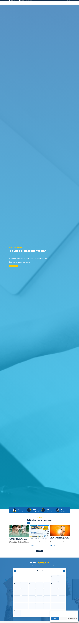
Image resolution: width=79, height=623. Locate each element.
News (44, 2)
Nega (63, 618)
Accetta (55, 618)
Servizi (41, 2)
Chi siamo (36, 2)
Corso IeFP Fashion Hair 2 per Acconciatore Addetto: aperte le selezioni (18, 539)
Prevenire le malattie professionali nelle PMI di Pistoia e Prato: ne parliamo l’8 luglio (39, 539)
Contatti (55, 2)
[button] (76, 611)
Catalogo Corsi (49, 2)
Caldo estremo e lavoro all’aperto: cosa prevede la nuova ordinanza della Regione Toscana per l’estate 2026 (59, 539)
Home (32, 2)
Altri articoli (39, 550)
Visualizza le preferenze (72, 618)
